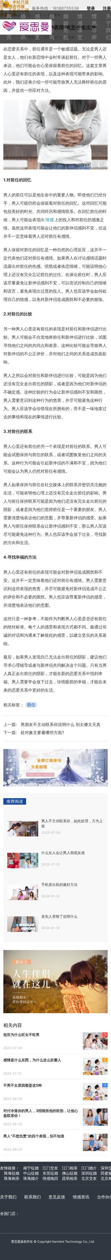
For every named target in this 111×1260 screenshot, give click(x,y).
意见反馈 (57, 1196)
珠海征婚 (11, 1173)
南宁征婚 (31, 1168)
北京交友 (89, 1178)
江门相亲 (69, 1168)
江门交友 (50, 1168)
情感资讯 (81, 1196)
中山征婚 (31, 1173)
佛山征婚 (69, 1173)
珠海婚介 (31, 1178)
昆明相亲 (69, 1178)
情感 (49, 219)
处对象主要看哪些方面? (42, 732)
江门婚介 (89, 1168)
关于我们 (8, 1196)
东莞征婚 (50, 1173)
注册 (107, 8)
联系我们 (32, 1196)
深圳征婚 (89, 1173)
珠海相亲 (11, 1178)
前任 (31, 704)
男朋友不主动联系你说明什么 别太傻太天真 (60, 724)
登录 (91, 8)
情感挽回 (50, 1178)
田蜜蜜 (28, 21)
